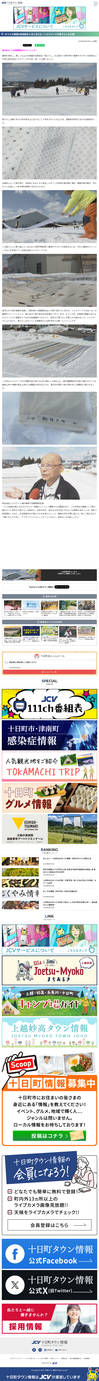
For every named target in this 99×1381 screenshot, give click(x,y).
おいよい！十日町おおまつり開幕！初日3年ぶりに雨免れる (67, 858)
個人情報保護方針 (75, 1358)
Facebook (34, 1350)
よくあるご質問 (43, 1358)
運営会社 (64, 1358)
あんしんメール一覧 (49, 672)
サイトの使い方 (30, 1358)
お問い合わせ (62, 1350)
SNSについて (54, 1358)
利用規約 (87, 1358)
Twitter (40, 1350)
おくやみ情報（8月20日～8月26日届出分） (61, 891)
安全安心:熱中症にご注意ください (23, 662)
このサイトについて (15, 1358)
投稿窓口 (50, 1350)
